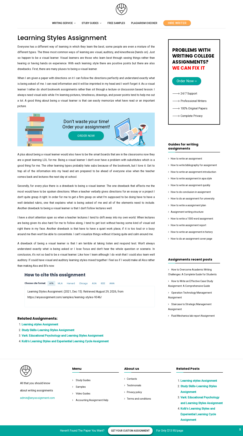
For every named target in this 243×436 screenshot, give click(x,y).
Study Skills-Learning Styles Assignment (48, 330)
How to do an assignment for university (193, 198)
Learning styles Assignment (40, 324)
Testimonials (134, 385)
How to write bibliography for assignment (194, 165)
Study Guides (90, 23)
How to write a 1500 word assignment (192, 218)
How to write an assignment (186, 158)
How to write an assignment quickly (190, 185)
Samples (81, 386)
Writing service (62, 23)
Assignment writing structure (187, 211)
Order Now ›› (187, 81)
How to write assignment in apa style (191, 178)
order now (86, 135)
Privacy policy (134, 392)
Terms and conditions (139, 398)
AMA (112, 283)
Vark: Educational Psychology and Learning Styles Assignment (62, 335)
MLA (60, 283)
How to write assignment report (188, 225)
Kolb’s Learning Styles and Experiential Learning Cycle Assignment (65, 341)
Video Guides (83, 393)
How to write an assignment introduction (193, 171)
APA (51, 283)
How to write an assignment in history (192, 232)
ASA (94, 283)
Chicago (83, 283)
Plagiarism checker (144, 23)
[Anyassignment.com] (121, 14)
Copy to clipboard (38, 296)
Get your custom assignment (130, 430)
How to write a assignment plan (188, 205)
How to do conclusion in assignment (191, 192)
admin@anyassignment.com (37, 398)
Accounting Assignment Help (92, 400)
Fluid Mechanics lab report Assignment (193, 315)
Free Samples (116, 23)
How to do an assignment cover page (191, 238)
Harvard (71, 283)
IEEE (103, 283)
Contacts (132, 378)
